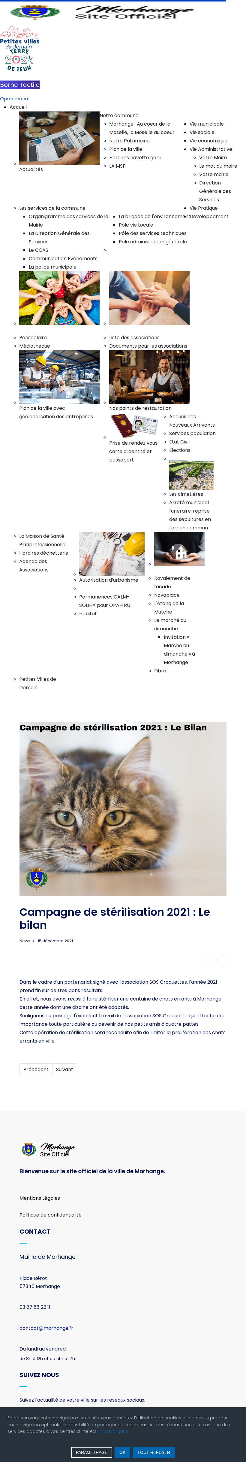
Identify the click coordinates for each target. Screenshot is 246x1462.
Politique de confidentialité (51, 1214)
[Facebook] (207, 960)
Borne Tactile (20, 85)
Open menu (14, 98)
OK (122, 1452)
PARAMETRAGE (91, 1452)
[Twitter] (221, 960)
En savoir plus (113, 1431)
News (25, 941)
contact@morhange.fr (46, 1328)
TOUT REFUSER (153, 1452)
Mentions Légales (40, 1198)
